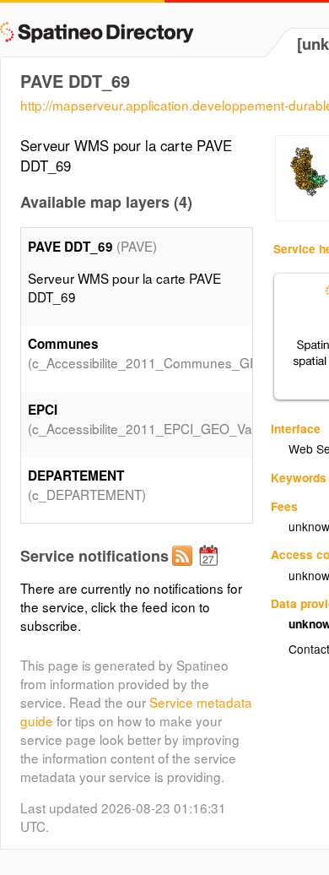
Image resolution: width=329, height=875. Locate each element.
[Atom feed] (184, 569)
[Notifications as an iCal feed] (210, 569)
